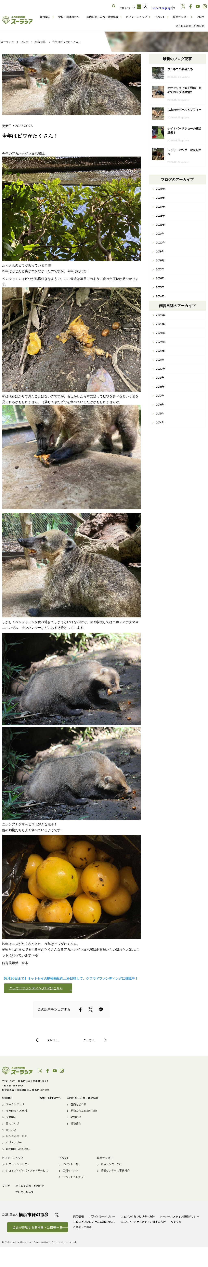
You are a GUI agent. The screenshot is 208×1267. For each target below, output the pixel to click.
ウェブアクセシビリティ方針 (138, 1216)
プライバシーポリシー (102, 1216)
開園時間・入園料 (16, 1110)
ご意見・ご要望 (82, 1227)
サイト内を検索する (114, 6)
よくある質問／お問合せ (189, 26)
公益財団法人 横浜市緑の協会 (25, 1214)
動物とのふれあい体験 (83, 1110)
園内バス (11, 1130)
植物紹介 (75, 1123)
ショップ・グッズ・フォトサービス (27, 1170)
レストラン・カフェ (18, 1164)
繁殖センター (181, 17)
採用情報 (78, 1216)
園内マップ (12, 1123)
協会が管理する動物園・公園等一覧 (38, 1227)
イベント (160, 17)
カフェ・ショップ (136, 17)
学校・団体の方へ (68, 17)
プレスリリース (24, 1192)
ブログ (200, 17)
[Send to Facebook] (80, 1009)
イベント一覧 (70, 1164)
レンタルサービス (16, 1136)
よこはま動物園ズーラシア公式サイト (17, 20)
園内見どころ (78, 1104)
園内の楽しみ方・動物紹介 (102, 17)
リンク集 (176, 1222)
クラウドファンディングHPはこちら (36, 988)
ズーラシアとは (15, 1104)
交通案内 (11, 1117)
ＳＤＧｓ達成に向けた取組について (94, 1222)
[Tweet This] (91, 1009)
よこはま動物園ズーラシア (17, 1070)
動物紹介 (75, 1117)
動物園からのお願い (18, 1149)
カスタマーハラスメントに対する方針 (143, 1222)
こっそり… (89, 1040)
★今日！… (53, 1040)
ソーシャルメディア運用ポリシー (179, 1216)
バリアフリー (14, 1142)
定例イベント (70, 1170)
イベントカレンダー (74, 1177)
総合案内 (45, 17)
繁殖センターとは (111, 1164)
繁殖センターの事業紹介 (115, 1170)
